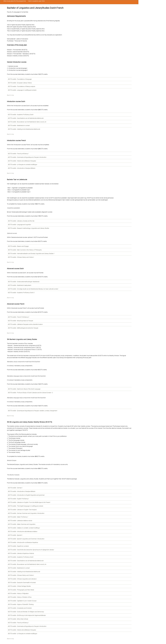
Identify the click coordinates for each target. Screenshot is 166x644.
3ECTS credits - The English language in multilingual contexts (25, 506)
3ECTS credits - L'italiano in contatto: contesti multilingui (24, 528)
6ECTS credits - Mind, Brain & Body (18, 619)
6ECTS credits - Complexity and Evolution (20, 608)
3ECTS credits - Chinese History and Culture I (21, 257)
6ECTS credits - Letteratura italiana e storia (20, 520)
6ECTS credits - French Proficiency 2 (18, 317)
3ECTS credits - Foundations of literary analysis (21, 86)
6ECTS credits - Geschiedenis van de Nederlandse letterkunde (25, 118)
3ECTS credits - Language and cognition (19, 224)
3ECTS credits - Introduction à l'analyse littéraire (21, 168)
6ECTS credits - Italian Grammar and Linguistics (21, 524)
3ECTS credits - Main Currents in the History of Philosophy (25, 250)
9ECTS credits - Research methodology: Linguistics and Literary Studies (28, 228)
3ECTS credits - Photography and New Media (21, 590)
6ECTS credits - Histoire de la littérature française (22, 161)
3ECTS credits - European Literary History (20, 83)
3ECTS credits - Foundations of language (20, 79)
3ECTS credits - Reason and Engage (18, 246)
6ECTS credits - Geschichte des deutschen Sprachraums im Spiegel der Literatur (31, 549)
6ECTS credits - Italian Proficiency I (18, 517)
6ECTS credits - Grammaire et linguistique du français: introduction (27, 157)
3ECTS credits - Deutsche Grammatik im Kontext (22, 582)
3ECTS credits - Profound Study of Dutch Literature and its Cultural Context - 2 (30, 392)
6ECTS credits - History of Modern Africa (19, 597)
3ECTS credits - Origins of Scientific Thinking (21, 604)
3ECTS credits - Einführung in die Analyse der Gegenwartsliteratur (27, 615)
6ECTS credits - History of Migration (18, 593)
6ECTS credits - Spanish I (15, 535)
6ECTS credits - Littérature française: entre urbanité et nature (25, 324)
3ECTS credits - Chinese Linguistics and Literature (22, 579)
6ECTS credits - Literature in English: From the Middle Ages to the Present (29, 502)
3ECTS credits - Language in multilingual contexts (22, 90)
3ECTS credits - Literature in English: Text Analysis (22, 509)
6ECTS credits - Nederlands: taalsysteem (19, 285)
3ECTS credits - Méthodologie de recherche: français (23, 328)
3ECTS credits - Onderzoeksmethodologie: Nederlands (23, 281)
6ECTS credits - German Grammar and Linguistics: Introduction (26, 513)
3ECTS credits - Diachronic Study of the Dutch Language (24, 389)
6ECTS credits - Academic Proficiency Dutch (20, 114)
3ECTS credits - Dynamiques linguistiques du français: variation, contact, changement (32, 410)
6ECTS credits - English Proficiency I (18, 498)
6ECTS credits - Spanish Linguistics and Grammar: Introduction (26, 539)
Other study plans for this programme (14, 1)
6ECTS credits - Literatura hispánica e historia (21, 553)
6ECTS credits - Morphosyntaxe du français (20, 320)
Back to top (10, 95)
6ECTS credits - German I (15, 488)
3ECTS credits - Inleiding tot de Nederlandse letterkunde (24, 129)
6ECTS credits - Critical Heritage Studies (19, 586)
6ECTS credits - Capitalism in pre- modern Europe (22, 601)
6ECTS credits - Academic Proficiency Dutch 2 (21, 292)
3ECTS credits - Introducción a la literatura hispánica (23, 542)
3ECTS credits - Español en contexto (18, 546)
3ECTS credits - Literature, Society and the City (21, 221)
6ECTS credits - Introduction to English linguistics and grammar (26, 495)
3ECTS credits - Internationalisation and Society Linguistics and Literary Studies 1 (31, 253)
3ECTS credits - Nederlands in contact (19, 125)
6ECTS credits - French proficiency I (18, 153)
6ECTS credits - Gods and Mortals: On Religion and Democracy (26, 611)
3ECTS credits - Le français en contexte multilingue (22, 164)
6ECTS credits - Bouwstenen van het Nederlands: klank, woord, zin (27, 122)
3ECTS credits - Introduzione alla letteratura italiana (22, 531)
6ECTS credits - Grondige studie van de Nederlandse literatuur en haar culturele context (33, 289)
